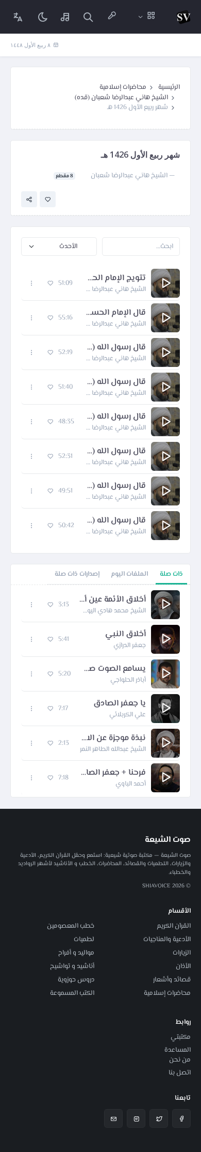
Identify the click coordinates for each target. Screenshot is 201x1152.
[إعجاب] (48, 199)
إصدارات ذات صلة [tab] (77, 574)
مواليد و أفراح (76, 953)
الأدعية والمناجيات (167, 939)
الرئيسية (169, 87)
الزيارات (182, 953)
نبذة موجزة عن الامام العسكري (112, 738)
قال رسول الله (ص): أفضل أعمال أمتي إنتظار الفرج (114, 382)
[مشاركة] (29, 199)
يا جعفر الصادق (119, 704)
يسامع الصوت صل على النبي (113, 669)
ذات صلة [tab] (171, 574)
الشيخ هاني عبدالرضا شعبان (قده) (121, 98)
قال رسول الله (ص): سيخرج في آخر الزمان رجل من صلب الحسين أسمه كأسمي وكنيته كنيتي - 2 (114, 452)
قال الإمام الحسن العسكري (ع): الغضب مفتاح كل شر (114, 313)
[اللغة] (18, 17)
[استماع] (165, 283)
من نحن (180, 1060)
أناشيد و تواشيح (72, 966)
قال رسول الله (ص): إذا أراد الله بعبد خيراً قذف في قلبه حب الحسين (114, 348)
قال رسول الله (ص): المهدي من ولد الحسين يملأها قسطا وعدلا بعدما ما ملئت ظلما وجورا (115, 521)
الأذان (183, 966)
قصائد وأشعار (172, 980)
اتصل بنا (180, 1073)
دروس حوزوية (76, 980)
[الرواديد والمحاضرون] (112, 17)
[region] (100, 691)
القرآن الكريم (174, 926)
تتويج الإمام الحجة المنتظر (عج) (114, 278)
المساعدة (177, 1050)
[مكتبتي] (65, 17)
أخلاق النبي (125, 634)
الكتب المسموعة (72, 993)
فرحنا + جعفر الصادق (112, 773)
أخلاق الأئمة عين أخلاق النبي (112, 600)
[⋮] (32, 283)
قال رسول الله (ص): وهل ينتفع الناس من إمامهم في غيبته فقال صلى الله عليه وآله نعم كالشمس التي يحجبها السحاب (115, 417)
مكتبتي (181, 1037)
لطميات (84, 939)
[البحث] (88, 17)
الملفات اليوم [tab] (129, 574)
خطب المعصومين (70, 926)
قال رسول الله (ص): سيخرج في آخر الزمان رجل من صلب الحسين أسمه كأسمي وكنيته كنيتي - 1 (114, 486)
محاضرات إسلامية (122, 87)
